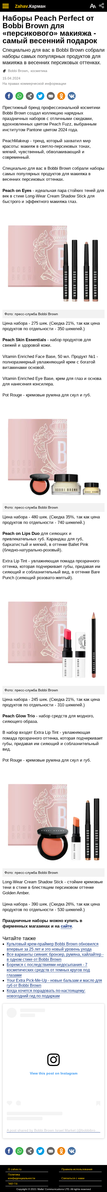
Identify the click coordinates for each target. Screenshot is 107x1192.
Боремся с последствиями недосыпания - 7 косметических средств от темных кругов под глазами (48, 970)
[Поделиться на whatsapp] (19, 96)
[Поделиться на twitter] (40, 96)
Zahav (21, 6)
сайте (66, 926)
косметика (39, 71)
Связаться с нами (72, 1178)
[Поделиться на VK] (72, 96)
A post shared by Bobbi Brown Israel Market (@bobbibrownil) (55, 1130)
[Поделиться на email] (51, 96)
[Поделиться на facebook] (9, 96)
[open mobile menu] (5, 5)
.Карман (37, 6)
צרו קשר (12, 1183)
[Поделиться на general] (30, 96)
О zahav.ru (14, 1169)
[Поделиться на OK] (61, 96)
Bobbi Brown (18, 71)
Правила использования (76, 1169)
